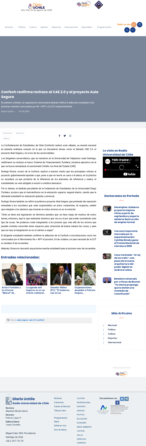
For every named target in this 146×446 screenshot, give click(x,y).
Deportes (56, 27)
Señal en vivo (60, 425)
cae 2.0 (32, 320)
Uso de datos (60, 429)
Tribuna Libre (60, 410)
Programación (104, 27)
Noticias (9, 27)
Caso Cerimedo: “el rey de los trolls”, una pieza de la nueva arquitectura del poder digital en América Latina (127, 262)
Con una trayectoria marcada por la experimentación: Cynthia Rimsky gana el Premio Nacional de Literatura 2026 (126, 239)
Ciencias (81, 411)
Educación (7, 133)
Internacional (71, 27)
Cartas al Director (62, 406)
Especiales (86, 27)
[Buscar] (127, 30)
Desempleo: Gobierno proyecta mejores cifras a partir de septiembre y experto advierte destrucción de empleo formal (126, 215)
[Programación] (139, 24)
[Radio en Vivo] (133, 24)
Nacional (20, 133)
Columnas (59, 402)
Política (22, 27)
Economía (81, 423)
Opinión (44, 27)
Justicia (81, 431)
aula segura (22, 320)
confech (40, 320)
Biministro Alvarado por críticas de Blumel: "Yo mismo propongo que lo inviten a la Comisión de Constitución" (127, 286)
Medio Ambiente (84, 427)
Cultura (33, 27)
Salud (80, 435)
